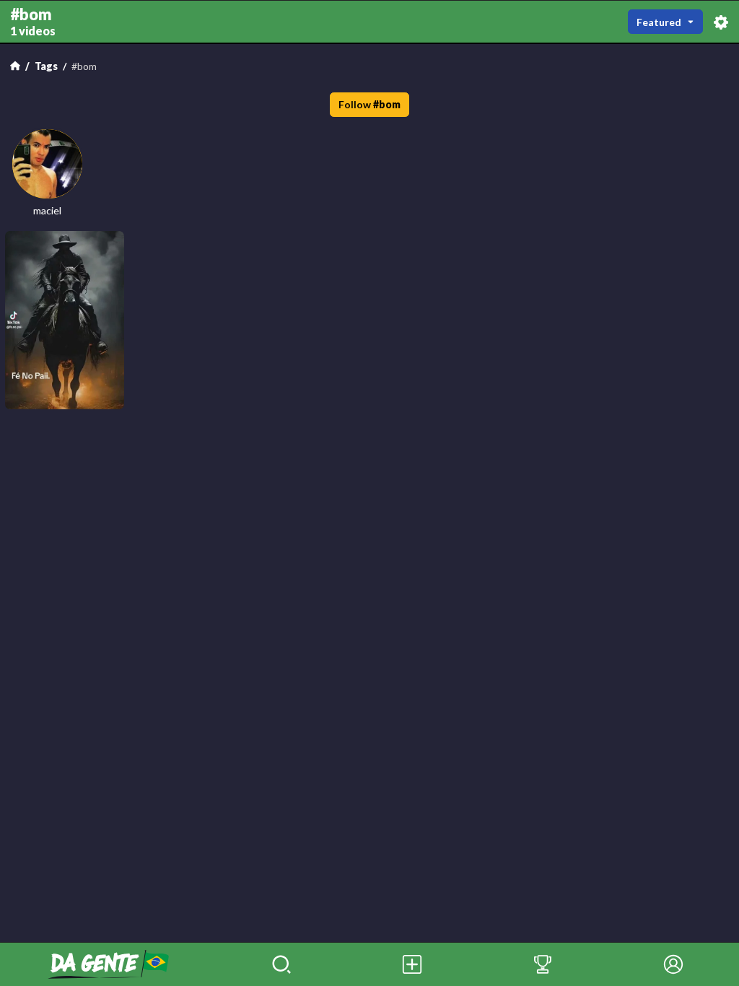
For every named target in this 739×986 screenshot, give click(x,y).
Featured (659, 22)
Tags (46, 66)
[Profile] (673, 964)
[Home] (15, 66)
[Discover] (282, 964)
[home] (108, 964)
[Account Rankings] (543, 964)
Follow (369, 104)
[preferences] (721, 21)
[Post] (412, 964)
